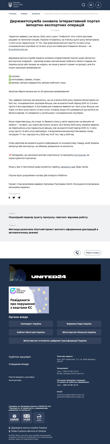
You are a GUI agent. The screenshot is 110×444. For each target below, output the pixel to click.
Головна (12, 14)
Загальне (36, 14)
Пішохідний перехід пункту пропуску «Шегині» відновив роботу (48, 217)
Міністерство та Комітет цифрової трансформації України (55, 341)
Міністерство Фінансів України (79, 332)
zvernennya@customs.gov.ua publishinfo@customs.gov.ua (70, 396)
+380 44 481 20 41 (70, 385)
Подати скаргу (92, 253)
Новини (24, 14)
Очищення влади (19, 364)
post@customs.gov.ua (73, 373)
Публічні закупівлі (20, 357)
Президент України (31, 324)
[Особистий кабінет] (98, 5)
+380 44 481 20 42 (70, 371)
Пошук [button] (85, 4)
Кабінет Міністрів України (31, 332)
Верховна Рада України (79, 324)
